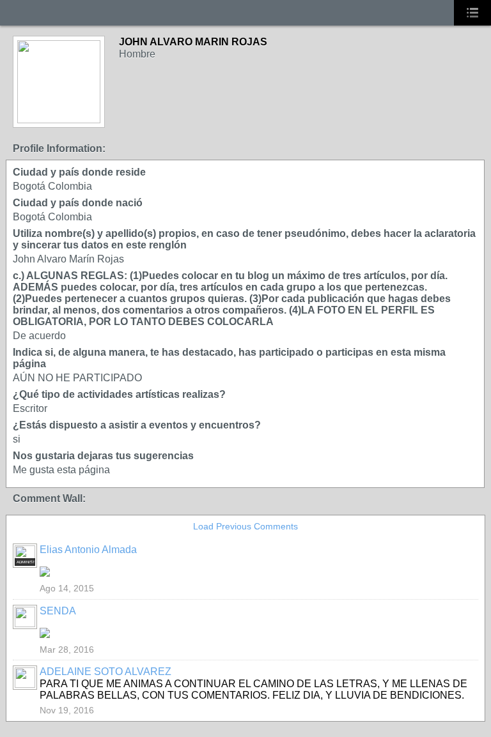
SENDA (58, 610)
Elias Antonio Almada (88, 549)
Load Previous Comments (245, 526)
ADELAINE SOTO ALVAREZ (105, 671)
